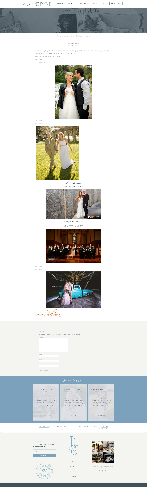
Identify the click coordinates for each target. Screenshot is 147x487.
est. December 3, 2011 (41, 62)
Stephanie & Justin (40, 59)
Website (41, 364)
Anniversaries (73, 45)
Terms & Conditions (76, 484)
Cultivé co (78, 485)
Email (41, 359)
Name (41, 354)
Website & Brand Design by (71, 485)
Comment (42, 337)
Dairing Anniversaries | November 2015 (54, 426)
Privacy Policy (69, 484)
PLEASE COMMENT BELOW (73, 325)
